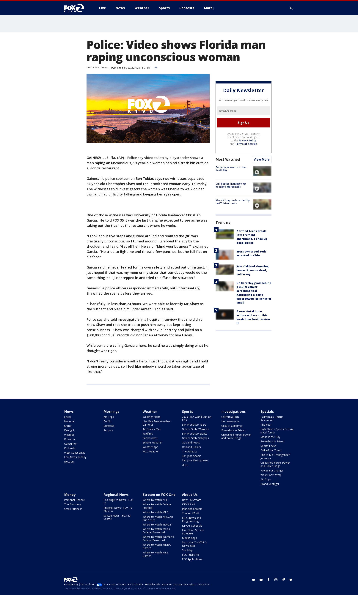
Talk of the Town (270, 450)
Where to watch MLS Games (155, 554)
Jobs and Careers (192, 509)
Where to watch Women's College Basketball (158, 538)
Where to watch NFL (155, 500)
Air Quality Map (152, 429)
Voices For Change (271, 470)
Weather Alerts (152, 417)
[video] (262, 171)
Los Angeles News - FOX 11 (118, 501)
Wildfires (69, 434)
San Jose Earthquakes (195, 460)
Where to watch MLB (155, 512)
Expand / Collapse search (291, 8)
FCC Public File (191, 554)
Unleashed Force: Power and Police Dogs (236, 436)
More (208, 8)
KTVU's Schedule (192, 525)
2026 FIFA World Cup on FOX (196, 418)
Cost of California (231, 425)
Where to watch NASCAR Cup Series (158, 518)
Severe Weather (152, 442)
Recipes (108, 430)
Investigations (233, 411)
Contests (108, 425)
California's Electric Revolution (271, 418)
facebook (268, 580)
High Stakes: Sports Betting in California (276, 430)
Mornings (111, 411)
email (254, 580)
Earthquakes (150, 438)
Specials (267, 411)
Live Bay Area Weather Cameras (156, 422)
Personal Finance (74, 500)
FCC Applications (192, 559)
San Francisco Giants (194, 433)
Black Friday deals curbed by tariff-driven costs (233, 202)
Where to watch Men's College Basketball (156, 530)
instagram (276, 580)
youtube (261, 580)
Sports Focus (268, 446)
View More (262, 159)
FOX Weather (151, 451)
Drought (69, 430)
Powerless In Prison (233, 430)
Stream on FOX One (159, 494)
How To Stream (191, 500)
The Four (265, 424)
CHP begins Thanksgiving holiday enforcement (231, 185)
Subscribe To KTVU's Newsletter (194, 544)
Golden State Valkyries (195, 438)
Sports (187, 411)
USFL (185, 465)
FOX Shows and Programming (191, 519)
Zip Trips (108, 417)
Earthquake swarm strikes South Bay (231, 168)
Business (69, 439)
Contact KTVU (190, 513)
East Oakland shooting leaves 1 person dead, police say (252, 270)
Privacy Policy (247, 140)
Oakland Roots (191, 442)
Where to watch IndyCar (157, 524)
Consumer (70, 443)
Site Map (187, 550)
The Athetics (189, 451)
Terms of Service (246, 144)
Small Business (73, 509)
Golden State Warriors (195, 429)
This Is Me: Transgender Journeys (275, 456)
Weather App (150, 447)
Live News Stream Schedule (193, 531)
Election (69, 461)
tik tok (283, 580)
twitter (291, 580)
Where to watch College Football (157, 506)
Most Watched (228, 159)
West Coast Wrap (74, 452)
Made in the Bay (270, 437)
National (69, 421)
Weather (150, 411)
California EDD (230, 417)
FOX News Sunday (75, 457)
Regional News (115, 494)
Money (70, 494)
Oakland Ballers (191, 447)
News (105, 67)
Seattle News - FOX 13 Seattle (117, 517)
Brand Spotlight (269, 484)
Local (67, 417)
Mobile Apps (189, 538)
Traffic (107, 421)
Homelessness (230, 421)
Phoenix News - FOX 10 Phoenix (117, 509)
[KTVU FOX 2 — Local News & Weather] (76, 8)
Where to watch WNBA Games (157, 546)
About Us (189, 494)
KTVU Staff (188, 504)
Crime (67, 425)
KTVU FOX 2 (93, 67)
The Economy (72, 504)
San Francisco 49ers (194, 424)
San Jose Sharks (191, 456)
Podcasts (69, 448)
